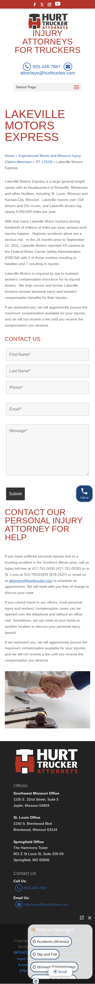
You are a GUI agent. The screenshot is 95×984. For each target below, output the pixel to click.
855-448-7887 (35, 888)
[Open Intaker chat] (36, 981)
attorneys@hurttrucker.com (46, 904)
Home (9, 156)
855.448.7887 (47, 66)
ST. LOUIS (44, 162)
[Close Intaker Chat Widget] (89, 917)
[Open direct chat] (81, 917)
